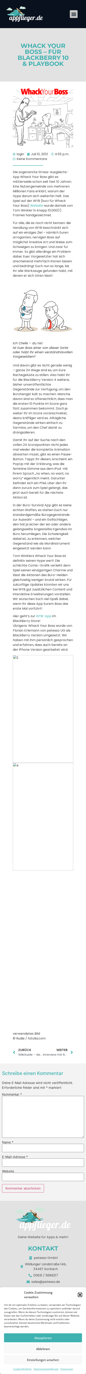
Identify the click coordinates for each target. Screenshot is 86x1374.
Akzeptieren (43, 1338)
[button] (80, 1295)
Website (36, 205)
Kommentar (12, 1094)
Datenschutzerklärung (46, 1369)
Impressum (66, 1369)
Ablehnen (43, 1349)
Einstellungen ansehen (43, 1360)
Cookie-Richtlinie (22, 1369)
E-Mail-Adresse (15, 1156)
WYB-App (43, 616)
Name (7, 1142)
